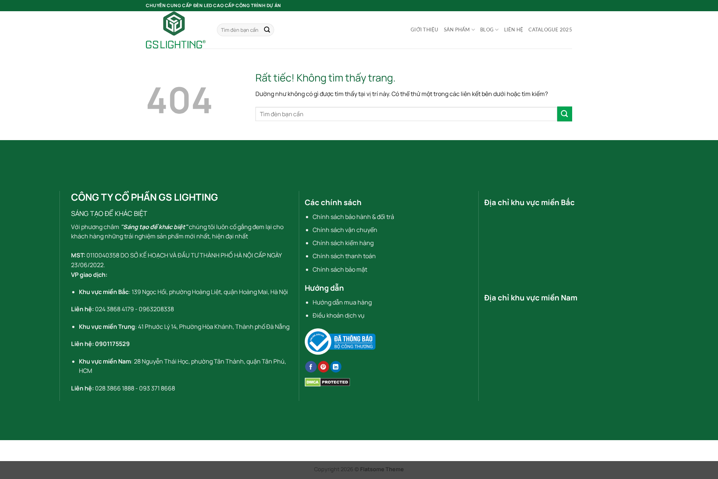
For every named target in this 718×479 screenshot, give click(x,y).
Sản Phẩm (457, 30)
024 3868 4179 (114, 309)
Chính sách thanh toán (344, 256)
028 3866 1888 (114, 388)
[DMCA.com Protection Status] (327, 381)
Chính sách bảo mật (340, 269)
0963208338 (156, 309)
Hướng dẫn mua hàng (342, 302)
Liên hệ (514, 30)
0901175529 (112, 344)
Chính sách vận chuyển (345, 230)
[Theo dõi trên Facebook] (310, 367)
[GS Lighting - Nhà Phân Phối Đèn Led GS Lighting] (176, 30)
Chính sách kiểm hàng (343, 243)
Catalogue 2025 (550, 30)
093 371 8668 (157, 388)
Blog (487, 30)
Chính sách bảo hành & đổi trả (353, 217)
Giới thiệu (425, 30)
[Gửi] (267, 30)
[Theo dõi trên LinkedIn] (335, 367)
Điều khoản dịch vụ (339, 315)
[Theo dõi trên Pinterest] (323, 367)
